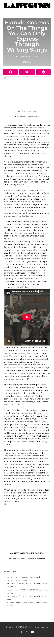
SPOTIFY (41, 558)
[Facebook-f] (21, 632)
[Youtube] (32, 632)
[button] (10, 72)
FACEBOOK (14, 558)
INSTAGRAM (28, 558)
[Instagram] (27, 632)
